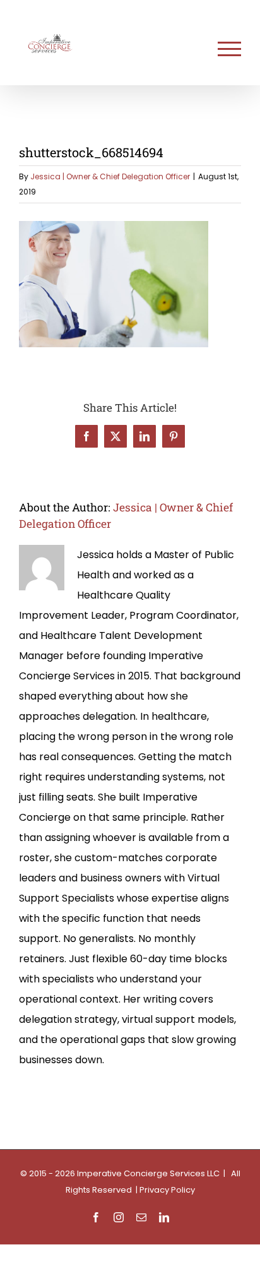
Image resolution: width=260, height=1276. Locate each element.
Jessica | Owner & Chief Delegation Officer (110, 176)
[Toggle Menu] (229, 49)
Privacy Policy (167, 1190)
